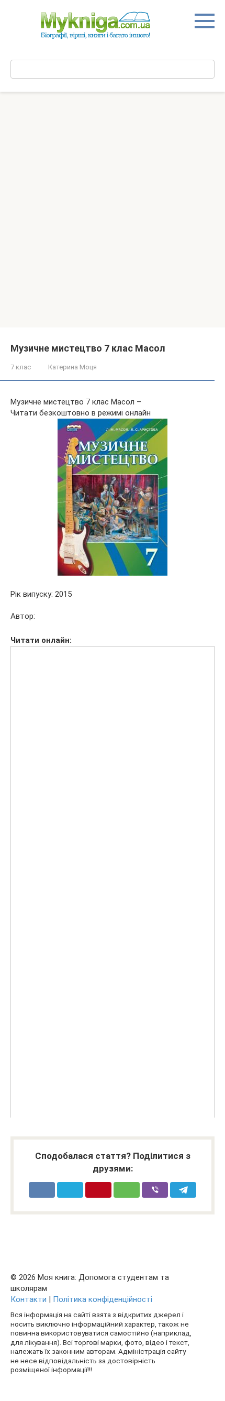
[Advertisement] (112, 209)
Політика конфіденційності (102, 1299)
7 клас (20, 367)
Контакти (28, 1299)
